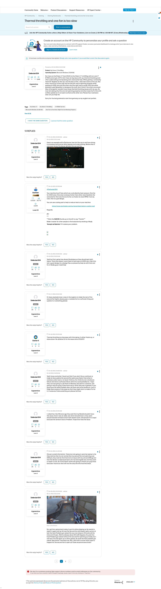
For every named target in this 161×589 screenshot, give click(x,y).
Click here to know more (138, 33)
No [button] (53, 177)
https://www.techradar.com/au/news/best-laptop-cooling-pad (73, 206)
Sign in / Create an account (56, 50)
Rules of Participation (53, 583)
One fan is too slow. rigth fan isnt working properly (61, 109)
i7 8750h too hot (60, 106)
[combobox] (38, 27)
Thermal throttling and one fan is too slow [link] (79, 16)
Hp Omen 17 (33, 106)
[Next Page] (69, 561)
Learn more (73, 50)
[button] (98, 67)
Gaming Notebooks (54, 16)
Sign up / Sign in (129, 10)
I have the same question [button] (37, 121)
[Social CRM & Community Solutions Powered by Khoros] (119, 582)
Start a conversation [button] (63, 27)
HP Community (30, 16)
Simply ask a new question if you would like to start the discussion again (84, 58)
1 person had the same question (62, 121)
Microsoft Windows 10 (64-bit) (34, 109)
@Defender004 (52, 189)
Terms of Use (38, 583)
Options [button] (134, 21)
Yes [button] (46, 177)
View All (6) (28, 113)
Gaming (41, 16)
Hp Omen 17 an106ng (46, 106)
